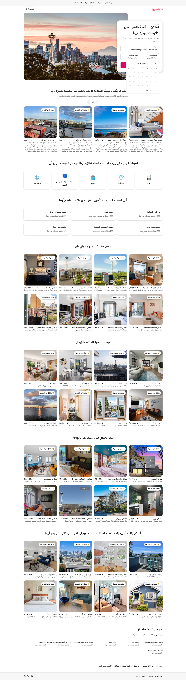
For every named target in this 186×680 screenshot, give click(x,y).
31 (147, 90)
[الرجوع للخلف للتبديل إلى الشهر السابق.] (155, 63)
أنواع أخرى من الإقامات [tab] (155, 635)
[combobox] (139, 49)
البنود (137, 676)
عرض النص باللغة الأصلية (81, 3)
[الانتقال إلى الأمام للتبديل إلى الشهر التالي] (130, 63)
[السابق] (97, 102)
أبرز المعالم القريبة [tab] (139, 635)
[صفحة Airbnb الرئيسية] (157, 9)
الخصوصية (144, 676)
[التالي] (89, 102)
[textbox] (149, 58)
